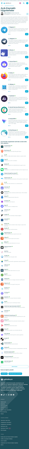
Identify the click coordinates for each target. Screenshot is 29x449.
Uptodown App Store (5, 420)
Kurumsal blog (4, 411)
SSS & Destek (3, 430)
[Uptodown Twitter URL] (6, 395)
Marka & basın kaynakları (6, 409)
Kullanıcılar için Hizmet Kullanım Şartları (9, 436)
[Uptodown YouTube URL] (1, 395)
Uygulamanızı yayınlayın (6, 422)
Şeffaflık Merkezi (4, 408)
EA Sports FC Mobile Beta (13, 0)
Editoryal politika (4, 406)
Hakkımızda (3, 402)
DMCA (2, 444)
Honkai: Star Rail (20, 0)
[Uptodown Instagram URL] (9, 395)
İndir (27, 34)
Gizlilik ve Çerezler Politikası (7, 438)
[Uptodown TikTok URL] (4, 395)
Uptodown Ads (4, 426)
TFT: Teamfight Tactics (6, 0)
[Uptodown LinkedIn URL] (11, 395)
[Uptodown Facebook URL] (13, 395)
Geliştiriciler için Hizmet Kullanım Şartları (9, 443)
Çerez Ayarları (4, 440)
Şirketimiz (3, 404)
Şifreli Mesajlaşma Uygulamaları (15, 373)
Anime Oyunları (25, 0)
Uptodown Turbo (5, 428)
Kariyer (2, 413)
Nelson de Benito (7, 12)
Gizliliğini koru (4, 373)
